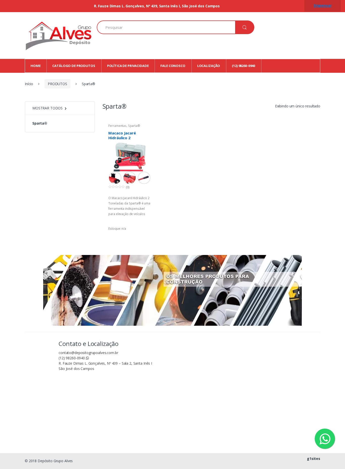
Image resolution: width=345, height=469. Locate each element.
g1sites (313, 458)
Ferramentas (117, 126)
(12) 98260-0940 (72, 358)
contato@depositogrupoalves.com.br (88, 352)
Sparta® (134, 126)
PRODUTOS (57, 83)
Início (29, 83)
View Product (146, 236)
